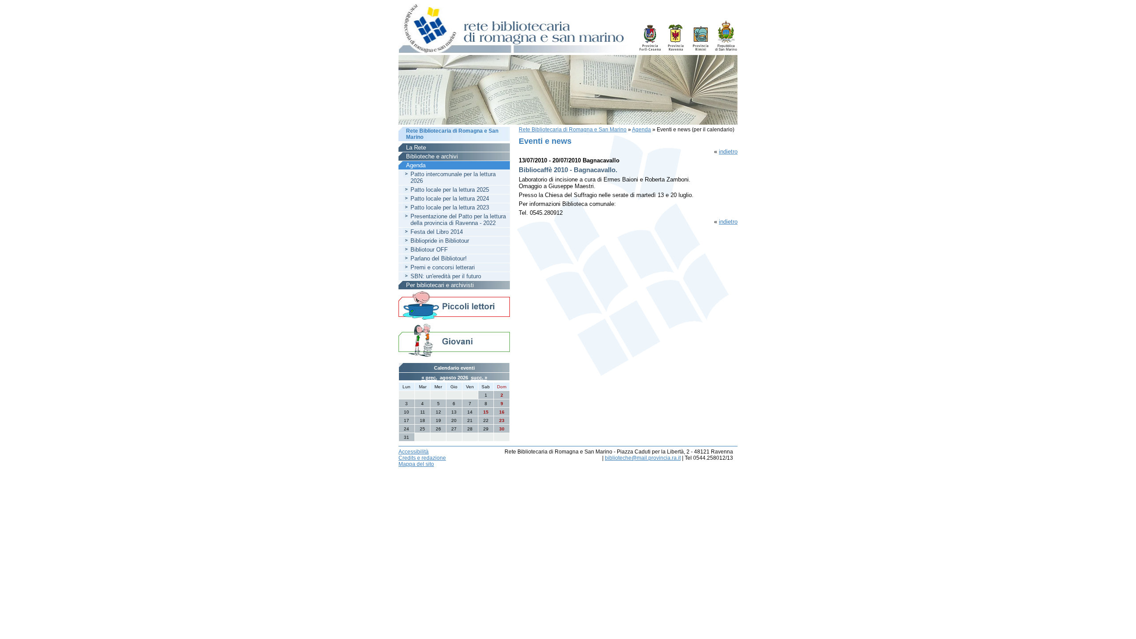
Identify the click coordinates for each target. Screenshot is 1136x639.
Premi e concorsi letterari (442, 267)
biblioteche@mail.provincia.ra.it (643, 458)
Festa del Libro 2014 (436, 232)
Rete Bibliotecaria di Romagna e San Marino (573, 129)
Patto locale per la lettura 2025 (449, 189)
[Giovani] (454, 339)
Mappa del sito (416, 464)
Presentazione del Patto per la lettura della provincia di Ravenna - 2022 (458, 219)
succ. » (479, 377)
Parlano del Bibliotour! (438, 258)
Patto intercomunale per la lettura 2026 (453, 177)
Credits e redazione (422, 458)
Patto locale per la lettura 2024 (449, 198)
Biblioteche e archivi (432, 156)
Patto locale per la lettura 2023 (449, 207)
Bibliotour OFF (429, 249)
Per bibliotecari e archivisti (440, 285)
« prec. (429, 377)
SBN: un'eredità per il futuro (445, 276)
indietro (728, 151)
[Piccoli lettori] (454, 306)
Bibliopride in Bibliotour (439, 240)
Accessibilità (413, 452)
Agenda (641, 129)
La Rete (416, 147)
